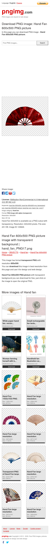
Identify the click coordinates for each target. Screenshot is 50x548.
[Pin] (10, 193)
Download (11, 329)
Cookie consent (35, 528)
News (18, 528)
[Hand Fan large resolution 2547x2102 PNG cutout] (12, 495)
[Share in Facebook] (3, 193)
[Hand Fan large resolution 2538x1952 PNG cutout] (36, 382)
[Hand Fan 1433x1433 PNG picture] (12, 382)
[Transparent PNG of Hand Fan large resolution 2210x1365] (12, 457)
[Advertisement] (25, 72)
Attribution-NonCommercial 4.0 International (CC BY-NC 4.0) (25, 200)
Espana (19, 3)
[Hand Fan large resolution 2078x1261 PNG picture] (36, 457)
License (12, 528)
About (5, 528)
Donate (25, 528)
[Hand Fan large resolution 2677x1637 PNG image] (36, 420)
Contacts (6, 531)
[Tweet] (13, 193)
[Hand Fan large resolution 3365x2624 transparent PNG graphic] (36, 495)
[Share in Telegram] (6, 193)
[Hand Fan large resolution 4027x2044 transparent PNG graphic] (12, 420)
